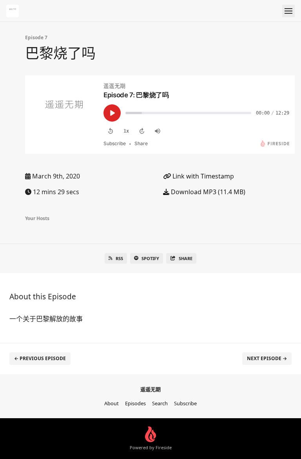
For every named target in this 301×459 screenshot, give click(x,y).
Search (160, 403)
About (111, 403)
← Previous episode (40, 358)
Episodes (135, 403)
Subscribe (185, 403)
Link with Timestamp (202, 176)
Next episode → (267, 358)
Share (185, 258)
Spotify (150, 258)
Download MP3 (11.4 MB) (207, 192)
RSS (119, 258)
